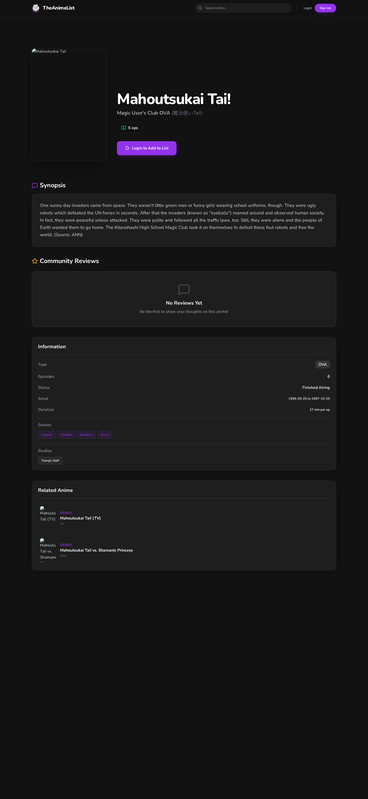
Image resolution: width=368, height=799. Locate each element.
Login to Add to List (150, 148)
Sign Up (325, 8)
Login (308, 8)
